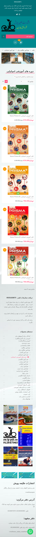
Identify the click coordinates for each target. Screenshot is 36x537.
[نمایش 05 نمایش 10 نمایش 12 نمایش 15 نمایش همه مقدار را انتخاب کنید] (27, 81)
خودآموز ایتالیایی (23, 364)
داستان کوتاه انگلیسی (24, 375)
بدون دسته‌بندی (26, 343)
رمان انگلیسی (26, 378)
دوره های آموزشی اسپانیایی (18, 357)
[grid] (6, 81)
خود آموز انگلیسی (23, 359)
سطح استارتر (26, 380)
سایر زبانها (25, 373)
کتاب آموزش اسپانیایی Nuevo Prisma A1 (22, 277)
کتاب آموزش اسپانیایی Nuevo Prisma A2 (22, 237)
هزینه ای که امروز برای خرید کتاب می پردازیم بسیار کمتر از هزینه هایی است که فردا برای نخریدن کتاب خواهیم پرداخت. (18, 8)
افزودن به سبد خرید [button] (18, 112)
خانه (33, 50)
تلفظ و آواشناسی (25, 345)
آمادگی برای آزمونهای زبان (22, 336)
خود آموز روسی (23, 361)
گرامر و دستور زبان (24, 396)
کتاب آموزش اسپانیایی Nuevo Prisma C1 (22, 116)
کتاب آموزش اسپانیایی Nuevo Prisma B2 (22, 156)
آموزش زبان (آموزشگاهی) (22, 338)
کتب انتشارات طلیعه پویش (22, 392)
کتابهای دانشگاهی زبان (24, 389)
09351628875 (17, 2)
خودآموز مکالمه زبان (23, 50)
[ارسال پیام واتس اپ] (30, 532)
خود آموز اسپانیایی (9, 50)
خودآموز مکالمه (25, 348)
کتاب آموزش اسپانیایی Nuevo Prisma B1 (22, 196)
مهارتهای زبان (26, 399)
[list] (2, 81)
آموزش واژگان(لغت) (24, 341)
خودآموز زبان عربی (22, 368)
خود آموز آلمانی (23, 352)
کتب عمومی (26, 394)
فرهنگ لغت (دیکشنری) (23, 382)
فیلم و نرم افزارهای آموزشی (22, 387)
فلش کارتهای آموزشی (24, 385)
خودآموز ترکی (24, 366)
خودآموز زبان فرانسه (22, 371)
